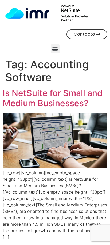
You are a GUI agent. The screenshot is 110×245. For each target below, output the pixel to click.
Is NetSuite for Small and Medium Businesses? (53, 98)
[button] (55, 48)
